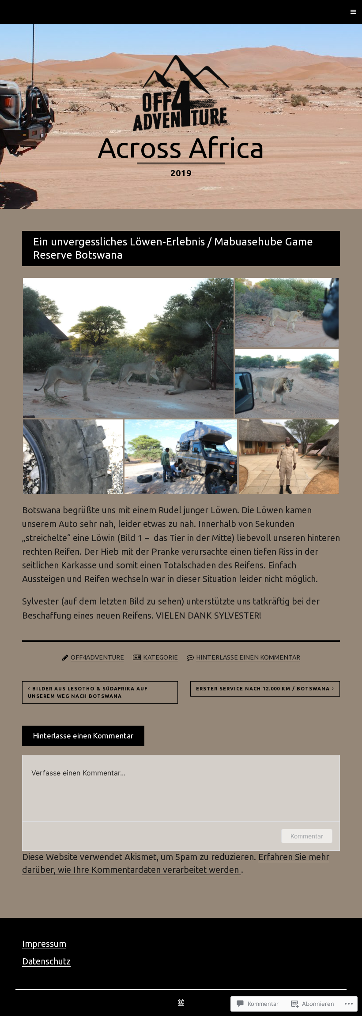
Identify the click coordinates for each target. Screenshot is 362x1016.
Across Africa (181, 147)
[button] (128, 348)
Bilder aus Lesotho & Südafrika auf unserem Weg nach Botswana (87, 692)
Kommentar (306, 836)
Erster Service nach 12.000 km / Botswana (263, 688)
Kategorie (160, 657)
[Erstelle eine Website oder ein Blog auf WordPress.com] (181, 1003)
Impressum (44, 944)
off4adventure (97, 657)
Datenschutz (46, 961)
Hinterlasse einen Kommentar (248, 657)
